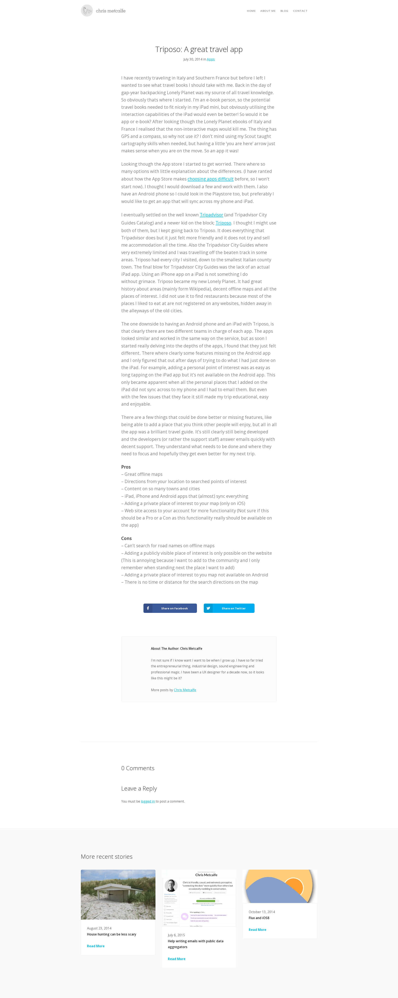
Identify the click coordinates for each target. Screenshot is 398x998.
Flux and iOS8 (259, 918)
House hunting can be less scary (111, 934)
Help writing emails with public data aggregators (195, 944)
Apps (211, 59)
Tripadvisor (211, 215)
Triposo (223, 223)
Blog (284, 11)
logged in (148, 801)
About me (267, 11)
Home (251, 11)
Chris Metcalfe (185, 690)
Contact (300, 11)
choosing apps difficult (211, 179)
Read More (96, 946)
